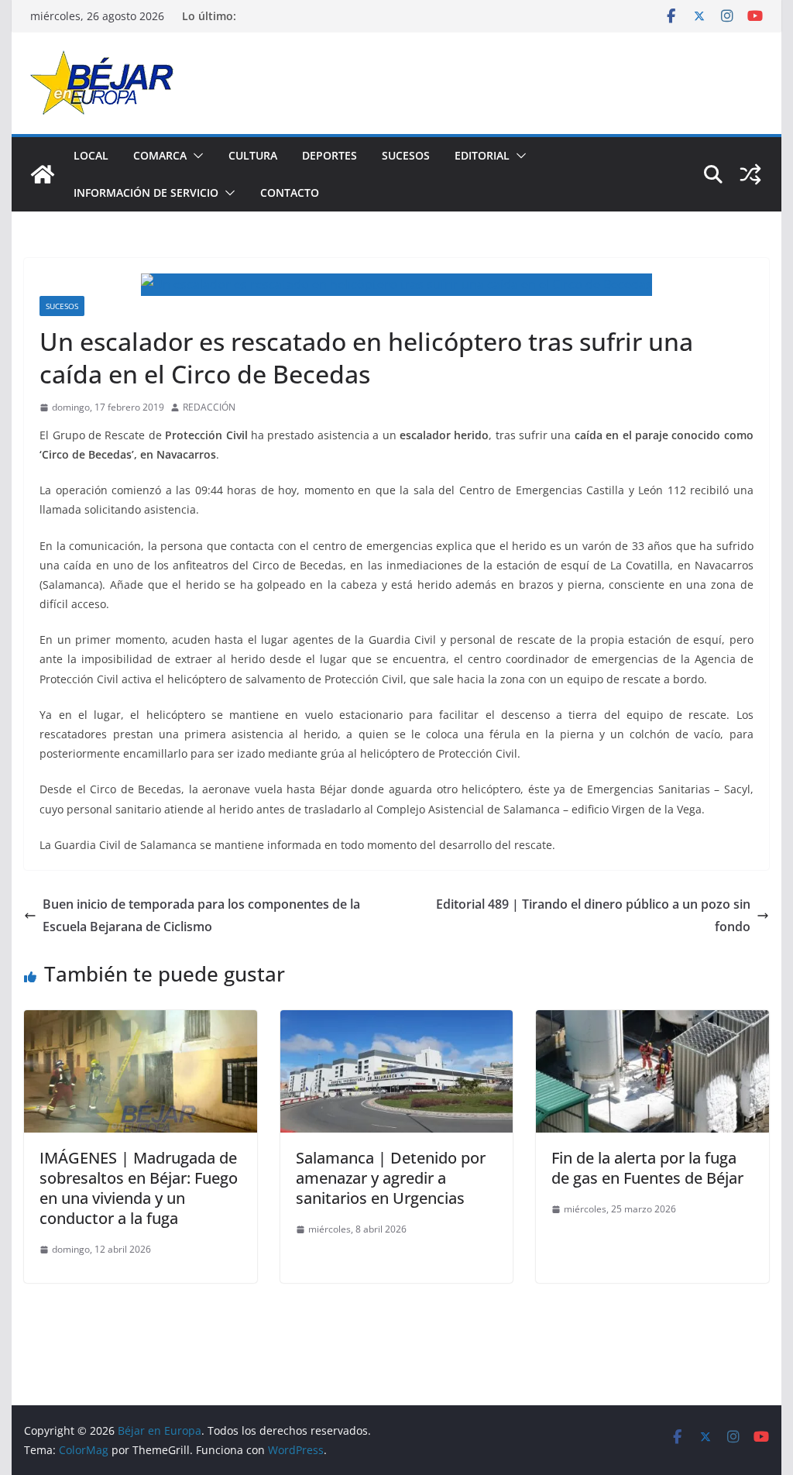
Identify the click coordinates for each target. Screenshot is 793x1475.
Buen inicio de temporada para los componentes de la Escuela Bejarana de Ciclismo (201, 915)
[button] (195, 156)
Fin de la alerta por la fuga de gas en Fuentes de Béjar (647, 1167)
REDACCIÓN (209, 407)
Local (91, 155)
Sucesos (406, 155)
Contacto (289, 192)
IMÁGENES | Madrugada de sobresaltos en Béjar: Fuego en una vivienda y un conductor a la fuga (138, 1188)
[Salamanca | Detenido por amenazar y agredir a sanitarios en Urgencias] (396, 1021)
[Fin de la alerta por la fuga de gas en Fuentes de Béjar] (652, 1021)
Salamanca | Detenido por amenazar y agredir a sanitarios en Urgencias (391, 1178)
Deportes (329, 155)
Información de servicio (146, 192)
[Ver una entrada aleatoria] (750, 174)
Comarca (160, 155)
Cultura (252, 155)
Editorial (482, 155)
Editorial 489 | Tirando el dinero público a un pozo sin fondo (593, 915)
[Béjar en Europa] (42, 174)
